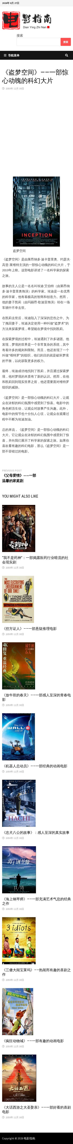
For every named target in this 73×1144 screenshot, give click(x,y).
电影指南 (29, 1138)
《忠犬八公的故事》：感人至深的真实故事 (35, 832)
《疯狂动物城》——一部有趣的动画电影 (33, 1041)
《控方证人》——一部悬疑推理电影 (29, 628)
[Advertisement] (36, 133)
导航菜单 (13, 55)
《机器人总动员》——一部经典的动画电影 (34, 766)
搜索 (20, 35)
